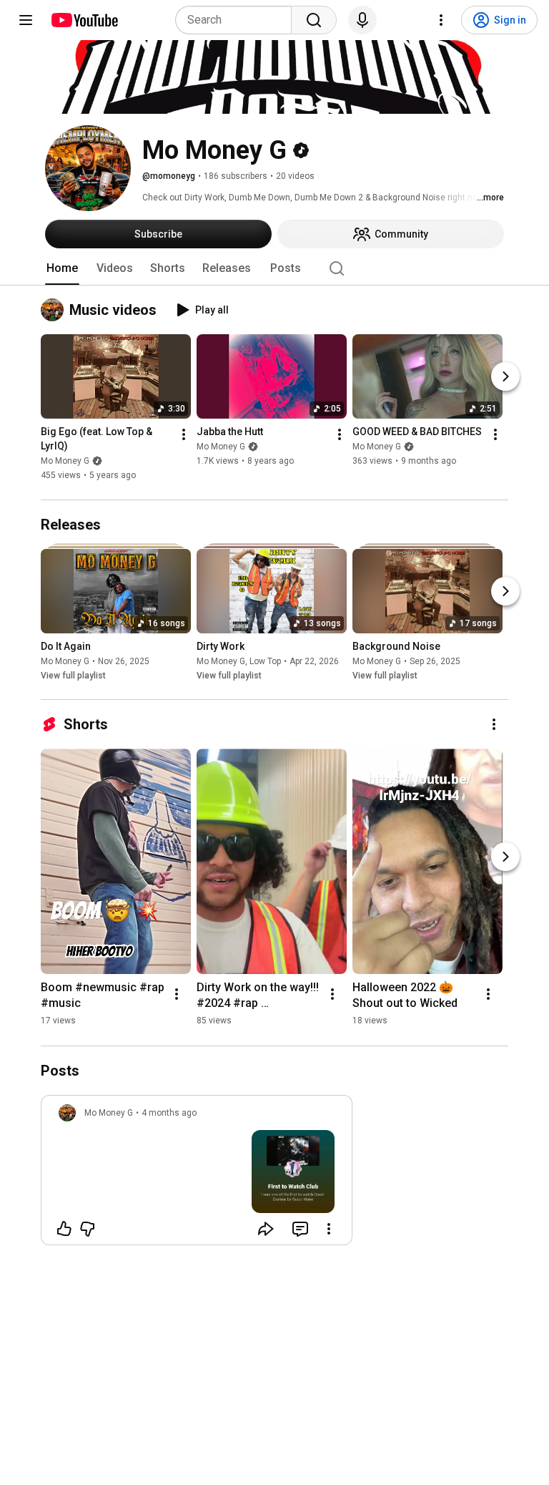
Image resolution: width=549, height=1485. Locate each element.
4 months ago (169, 1113)
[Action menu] (329, 1228)
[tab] (62, 268)
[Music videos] (55, 309)
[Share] (266, 1228)
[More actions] (183, 435)
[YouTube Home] (84, 20)
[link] (197, 1174)
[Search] (314, 20)
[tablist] (274, 268)
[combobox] (237, 20)
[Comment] (300, 1228)
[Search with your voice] (362, 20)
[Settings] (441, 20)
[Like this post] (64, 1228)
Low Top (265, 661)
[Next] (505, 377)
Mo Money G (65, 462)
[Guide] (25, 20)
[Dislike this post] (87, 1228)
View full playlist (73, 676)
